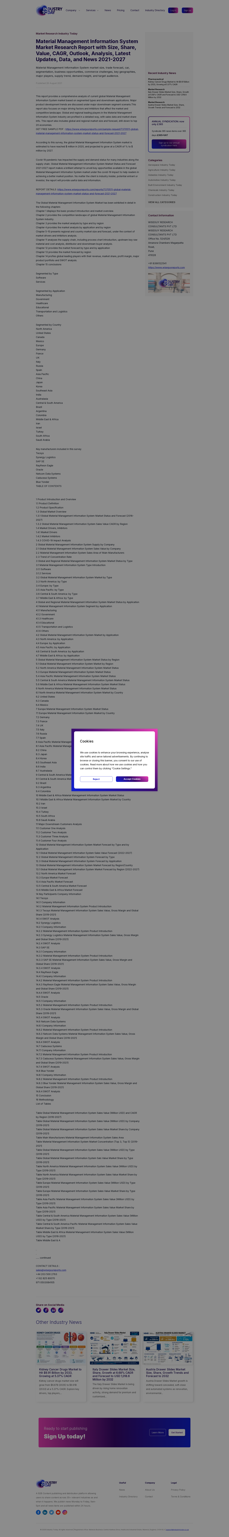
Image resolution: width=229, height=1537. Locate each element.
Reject (96, 779)
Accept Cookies (132, 779)
